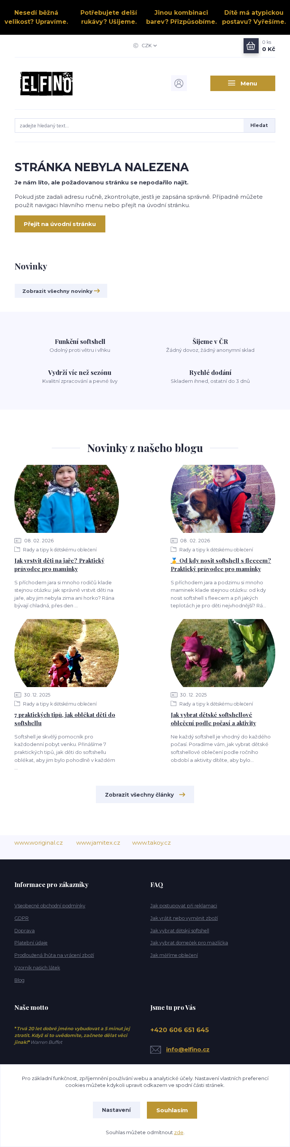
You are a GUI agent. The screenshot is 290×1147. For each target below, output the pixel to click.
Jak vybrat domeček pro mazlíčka (189, 943)
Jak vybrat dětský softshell (179, 930)
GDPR (21, 918)
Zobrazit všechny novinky (57, 291)
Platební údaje (31, 943)
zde (179, 1132)
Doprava (24, 930)
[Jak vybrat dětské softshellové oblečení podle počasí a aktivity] (223, 653)
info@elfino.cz (188, 1049)
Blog (19, 980)
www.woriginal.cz (38, 842)
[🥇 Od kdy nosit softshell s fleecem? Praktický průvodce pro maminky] (223, 499)
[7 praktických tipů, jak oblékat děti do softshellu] (66, 653)
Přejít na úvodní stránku (60, 224)
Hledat (259, 125)
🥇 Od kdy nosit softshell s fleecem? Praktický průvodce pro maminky (221, 565)
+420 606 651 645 (179, 1030)
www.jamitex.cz (98, 842)
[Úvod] (54, 83)
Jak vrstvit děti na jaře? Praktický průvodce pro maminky (59, 565)
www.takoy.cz (151, 842)
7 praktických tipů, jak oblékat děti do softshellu (64, 719)
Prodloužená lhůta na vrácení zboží (54, 955)
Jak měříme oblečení (174, 955)
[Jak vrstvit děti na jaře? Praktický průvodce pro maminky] (66, 499)
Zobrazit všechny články (139, 794)
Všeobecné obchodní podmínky (49, 906)
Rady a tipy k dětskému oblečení (59, 550)
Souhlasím (172, 1110)
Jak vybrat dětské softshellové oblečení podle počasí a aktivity (213, 719)
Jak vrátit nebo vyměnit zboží (184, 918)
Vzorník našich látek (37, 968)
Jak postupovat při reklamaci (183, 906)
